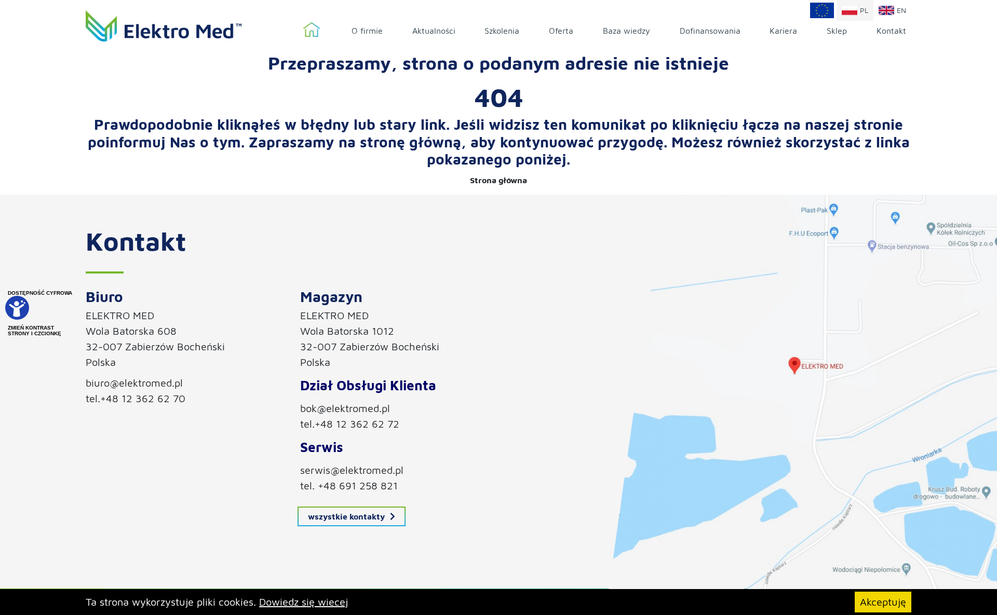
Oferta (561, 30)
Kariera (783, 30)
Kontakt (891, 30)
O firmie (367, 30)
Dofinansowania (710, 30)
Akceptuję (883, 602)
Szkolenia (501, 30)
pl (864, 10)
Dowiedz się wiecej (303, 602)
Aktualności (433, 30)
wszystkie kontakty (346, 516)
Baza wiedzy (626, 30)
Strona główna (311, 30)
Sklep (837, 30)
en (901, 10)
